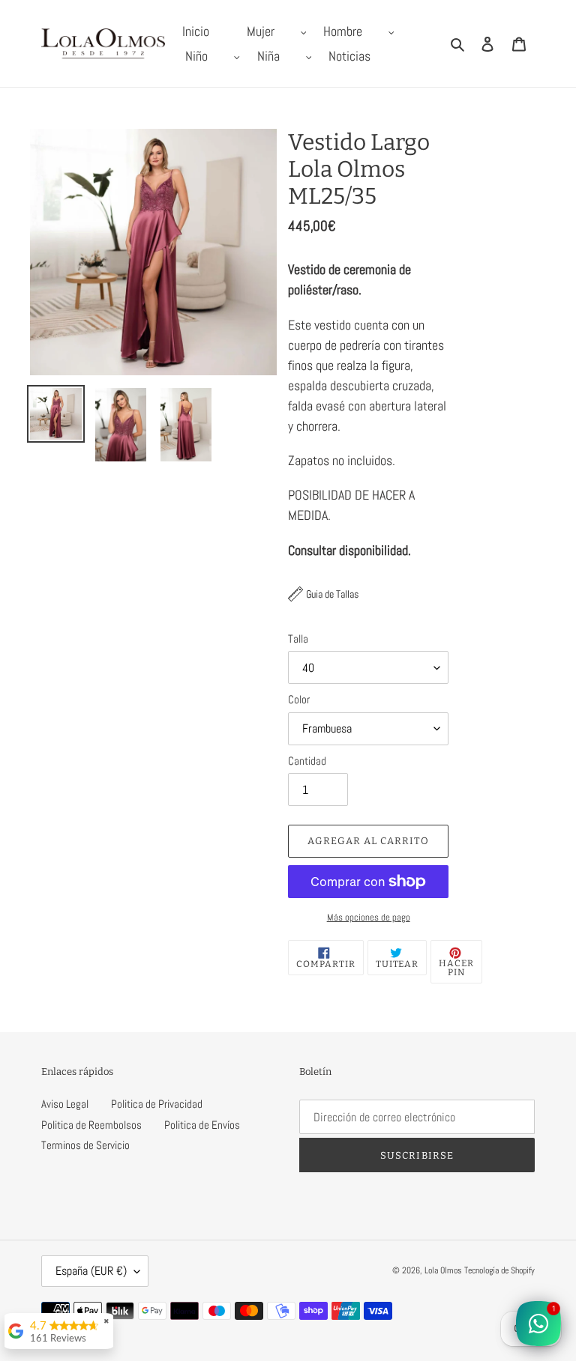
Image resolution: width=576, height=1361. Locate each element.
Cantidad (307, 761)
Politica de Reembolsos (91, 1125)
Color (299, 699)
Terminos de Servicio (85, 1145)
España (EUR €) (91, 1271)
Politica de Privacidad (156, 1104)
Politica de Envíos (202, 1125)
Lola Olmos (443, 1270)
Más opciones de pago (368, 917)
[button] (323, 594)
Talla (298, 638)
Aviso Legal (64, 1104)
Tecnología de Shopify (499, 1270)
